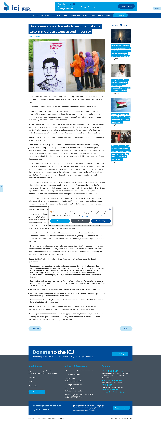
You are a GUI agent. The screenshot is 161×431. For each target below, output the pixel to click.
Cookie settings (101, 221)
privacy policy (86, 216)
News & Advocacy (42, 15)
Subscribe (37, 392)
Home (32, 15)
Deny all (80, 221)
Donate (120, 15)
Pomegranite (61, 418)
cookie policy (98, 216)
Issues (85, 15)
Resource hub (56, 15)
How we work (75, 15)
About (66, 15)
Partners (108, 15)
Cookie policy (127, 418)
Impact (100, 15)
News (38, 36)
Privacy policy (116, 418)
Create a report (120, 408)
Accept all (60, 221)
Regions (92, 15)
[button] (110, 208)
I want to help (126, 6)
